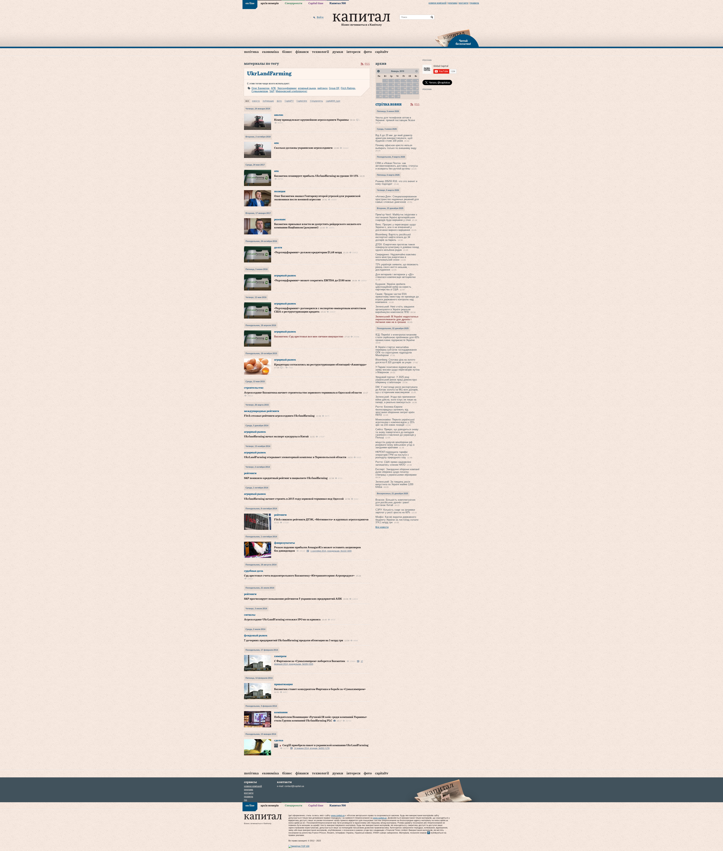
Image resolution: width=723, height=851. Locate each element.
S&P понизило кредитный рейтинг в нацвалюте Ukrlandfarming (286, 478)
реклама (452, 3)
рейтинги (322, 88)
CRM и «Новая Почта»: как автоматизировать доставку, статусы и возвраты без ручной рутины (396, 166)
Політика (251, 51)
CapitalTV (381, 51)
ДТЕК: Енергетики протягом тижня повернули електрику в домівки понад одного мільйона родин (397, 247)
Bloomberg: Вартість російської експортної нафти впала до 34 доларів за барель (393, 237)
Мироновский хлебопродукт (291, 91)
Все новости (382, 527)
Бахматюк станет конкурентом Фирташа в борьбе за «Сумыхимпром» (320, 689)
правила (474, 3)
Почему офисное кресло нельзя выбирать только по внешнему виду (395, 146)
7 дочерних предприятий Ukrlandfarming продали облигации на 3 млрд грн (293, 640)
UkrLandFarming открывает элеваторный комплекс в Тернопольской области (295, 457)
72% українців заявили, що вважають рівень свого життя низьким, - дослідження (396, 267)
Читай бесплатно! (463, 43)
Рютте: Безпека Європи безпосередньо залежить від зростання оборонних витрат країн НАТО (394, 410)
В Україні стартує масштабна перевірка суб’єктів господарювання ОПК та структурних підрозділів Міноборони (396, 351)
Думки (337, 51)
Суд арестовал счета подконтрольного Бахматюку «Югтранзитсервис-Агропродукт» (299, 575)
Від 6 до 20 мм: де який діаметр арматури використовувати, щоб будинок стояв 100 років (393, 138)
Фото (368, 51)
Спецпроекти (293, 3)
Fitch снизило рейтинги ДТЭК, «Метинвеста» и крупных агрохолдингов (321, 519)
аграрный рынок (307, 88)
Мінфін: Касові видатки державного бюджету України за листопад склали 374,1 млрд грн (396, 519)
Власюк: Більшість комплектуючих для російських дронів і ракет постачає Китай (395, 502)
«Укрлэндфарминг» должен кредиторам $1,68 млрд (308, 252)
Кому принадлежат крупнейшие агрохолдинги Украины (311, 120)
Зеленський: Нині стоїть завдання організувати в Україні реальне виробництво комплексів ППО (394, 309)
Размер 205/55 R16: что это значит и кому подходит (396, 182)
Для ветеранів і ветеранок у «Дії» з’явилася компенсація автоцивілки (395, 275)
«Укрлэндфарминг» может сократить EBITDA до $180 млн (312, 280)
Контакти (463, 3)
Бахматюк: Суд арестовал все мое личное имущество (308, 336)
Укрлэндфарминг (286, 88)
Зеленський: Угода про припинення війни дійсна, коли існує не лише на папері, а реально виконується (395, 399)
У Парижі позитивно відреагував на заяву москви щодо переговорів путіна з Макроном (397, 370)
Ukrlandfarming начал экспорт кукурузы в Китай (276, 436)
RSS (367, 64)
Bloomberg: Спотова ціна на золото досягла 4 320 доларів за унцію (395, 361)
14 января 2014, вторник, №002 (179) (312, 748)
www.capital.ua (338, 815)
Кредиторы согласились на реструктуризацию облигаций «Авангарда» (320, 364)
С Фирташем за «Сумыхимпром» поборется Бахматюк (309, 661)
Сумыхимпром (260, 91)
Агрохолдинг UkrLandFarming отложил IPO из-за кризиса (282, 619)
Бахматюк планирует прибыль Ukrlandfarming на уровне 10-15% (316, 176)
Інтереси (353, 51)
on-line (250, 3)
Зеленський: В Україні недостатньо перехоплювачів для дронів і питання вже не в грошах (396, 319)
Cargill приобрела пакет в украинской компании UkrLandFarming (325, 745)
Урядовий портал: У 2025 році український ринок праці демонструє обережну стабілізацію (396, 380)
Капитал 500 (337, 3)
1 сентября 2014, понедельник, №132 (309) (331, 551)
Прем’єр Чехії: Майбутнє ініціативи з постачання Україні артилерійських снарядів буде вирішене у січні (396, 217)
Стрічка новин (388, 104)
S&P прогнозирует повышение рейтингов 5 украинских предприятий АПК (293, 599)
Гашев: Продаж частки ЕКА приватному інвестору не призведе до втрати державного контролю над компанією (397, 298)
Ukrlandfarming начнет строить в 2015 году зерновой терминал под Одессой (294, 499)
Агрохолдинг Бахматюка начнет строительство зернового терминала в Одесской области (303, 392)
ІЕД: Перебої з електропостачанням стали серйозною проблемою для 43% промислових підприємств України (397, 337)
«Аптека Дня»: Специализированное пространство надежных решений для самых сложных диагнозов (397, 199)
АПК (273, 88)
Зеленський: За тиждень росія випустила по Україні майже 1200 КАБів (394, 484)
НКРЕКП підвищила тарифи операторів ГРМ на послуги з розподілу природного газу (392, 455)
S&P (271, 91)
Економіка (270, 51)
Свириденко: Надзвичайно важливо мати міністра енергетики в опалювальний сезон (395, 257)
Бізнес (287, 51)
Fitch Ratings (348, 88)
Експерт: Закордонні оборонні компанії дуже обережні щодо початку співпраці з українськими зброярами (397, 472)
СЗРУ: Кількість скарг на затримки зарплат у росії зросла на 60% (395, 511)
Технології (320, 51)
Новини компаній (437, 3)
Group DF (334, 88)
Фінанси (302, 51)
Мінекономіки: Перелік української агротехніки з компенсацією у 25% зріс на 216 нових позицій (395, 422)
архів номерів (270, 3)
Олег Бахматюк (260, 88)
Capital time (315, 3)
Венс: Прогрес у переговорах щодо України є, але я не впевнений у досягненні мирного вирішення (395, 227)
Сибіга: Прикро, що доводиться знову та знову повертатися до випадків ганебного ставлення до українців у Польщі (396, 433)
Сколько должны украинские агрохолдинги (303, 148)
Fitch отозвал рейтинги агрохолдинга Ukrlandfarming (279, 416)
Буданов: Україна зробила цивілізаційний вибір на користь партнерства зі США (393, 287)
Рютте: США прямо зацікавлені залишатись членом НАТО (393, 463)
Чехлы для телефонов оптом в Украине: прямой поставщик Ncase (395, 119)
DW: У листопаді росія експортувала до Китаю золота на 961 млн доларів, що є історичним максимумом (396, 390)
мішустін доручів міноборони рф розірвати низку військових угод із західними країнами (394, 445)
